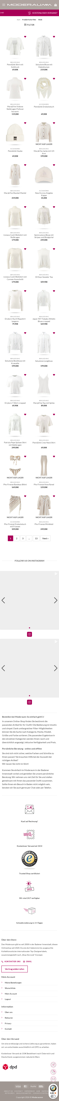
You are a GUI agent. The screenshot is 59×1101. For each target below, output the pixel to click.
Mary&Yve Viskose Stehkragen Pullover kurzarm (15, 108)
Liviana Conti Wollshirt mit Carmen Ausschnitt (15, 278)
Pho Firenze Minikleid (44, 524)
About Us (8, 1091)
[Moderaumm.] (29, 5)
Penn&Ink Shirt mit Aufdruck (15, 65)
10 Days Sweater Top (44, 277)
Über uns (8, 1012)
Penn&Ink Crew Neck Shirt (44, 443)
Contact (18, 1091)
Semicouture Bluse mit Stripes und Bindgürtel (44, 236)
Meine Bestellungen (13, 982)
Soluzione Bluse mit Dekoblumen (44, 65)
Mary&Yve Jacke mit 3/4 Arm (44, 152)
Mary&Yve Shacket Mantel (15, 193)
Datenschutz (48, 1091)
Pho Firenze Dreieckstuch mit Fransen (15, 525)
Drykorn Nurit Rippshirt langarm (15, 320)
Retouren (9, 1018)
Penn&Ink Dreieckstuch (44, 107)
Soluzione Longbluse (44, 361)
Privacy (8, 1023)
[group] (29, 600)
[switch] (53, 1096)
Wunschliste (10, 988)
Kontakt (8, 1029)
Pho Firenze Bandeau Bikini (15, 484)
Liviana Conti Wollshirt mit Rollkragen (15, 236)
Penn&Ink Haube (15, 151)
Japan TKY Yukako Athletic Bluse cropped (44, 320)
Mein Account (11, 994)
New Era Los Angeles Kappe (44, 194)
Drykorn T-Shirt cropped (15, 403)
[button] (3, 4)
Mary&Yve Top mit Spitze (43, 403)
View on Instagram (29, 634)
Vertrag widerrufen (14, 969)
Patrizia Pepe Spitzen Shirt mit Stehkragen (15, 443)
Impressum (29, 1091)
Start (18, 20)
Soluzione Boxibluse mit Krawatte (15, 362)
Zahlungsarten (23, 1093)
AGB (38, 1091)
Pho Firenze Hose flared (44, 484)
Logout (8, 999)
